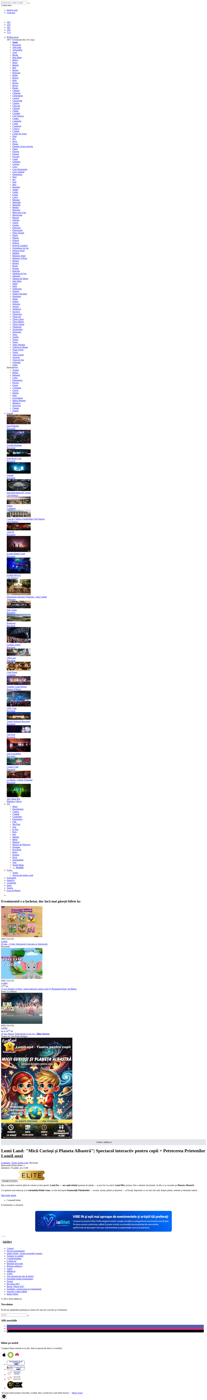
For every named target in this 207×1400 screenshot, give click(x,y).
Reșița (15, 266)
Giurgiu (15, 164)
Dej (14, 139)
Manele (15, 837)
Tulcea (15, 339)
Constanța (16, 121)
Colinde (15, 814)
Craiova (15, 128)
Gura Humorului (19, 169)
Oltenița (15, 220)
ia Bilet (4, 941)
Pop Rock (16, 849)
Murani (15, 217)
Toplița (15, 337)
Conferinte (17, 816)
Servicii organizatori (16, 1251)
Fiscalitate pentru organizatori (20, 1279)
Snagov (15, 306)
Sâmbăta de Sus (19, 273)
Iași (13, 179)
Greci (14, 167)
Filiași (15, 149)
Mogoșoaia (17, 215)
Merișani (16, 210)
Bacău (15, 55)
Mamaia (16, 200)
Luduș (15, 195)
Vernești (16, 357)
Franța (15, 385)
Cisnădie (16, 113)
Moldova (16, 403)
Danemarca (17, 380)
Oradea (15, 225)
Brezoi (15, 83)
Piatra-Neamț (18, 233)
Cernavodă (17, 101)
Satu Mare (17, 281)
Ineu (14, 184)
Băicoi (15, 60)
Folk (14, 822)
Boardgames (18, 809)
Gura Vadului (18, 172)
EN (8, 25)
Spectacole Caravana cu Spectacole (24, 944)
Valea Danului (18, 344)
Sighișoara (17, 289)
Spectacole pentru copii (22, 875)
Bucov (15, 85)
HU (9, 30)
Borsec (15, 70)
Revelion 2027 (13, 1284)
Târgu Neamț (18, 324)
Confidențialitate (14, 1258)
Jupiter (15, 189)
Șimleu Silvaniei (19, 294)
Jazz (14, 827)
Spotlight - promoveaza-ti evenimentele (24, 1289)
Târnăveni (16, 327)
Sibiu (14, 286)
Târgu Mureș (18, 322)
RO (9, 22)
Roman (15, 268)
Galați (15, 159)
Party (14, 832)
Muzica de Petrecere (21, 844)
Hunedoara (17, 174)
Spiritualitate (18, 860)
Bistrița (15, 65)
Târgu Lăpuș (18, 319)
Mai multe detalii (8, 1195)
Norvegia (16, 405)
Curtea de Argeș (19, 134)
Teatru (15, 873)
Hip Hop (16, 824)
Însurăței (16, 187)
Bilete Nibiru (12, 1294)
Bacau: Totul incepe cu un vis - (25, 1034)
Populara (16, 847)
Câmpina (16, 93)
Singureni (16, 296)
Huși (14, 177)
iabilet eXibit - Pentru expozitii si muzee (24, 1253)
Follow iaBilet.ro (104, 1142)
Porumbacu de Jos (20, 248)
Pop (14, 834)
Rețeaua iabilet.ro (14, 1266)
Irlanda (15, 393)
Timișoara (16, 332)
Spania (15, 410)
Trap (14, 862)
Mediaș (15, 207)
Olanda (15, 408)
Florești (15, 151)
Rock (14, 857)
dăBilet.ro (11, 1271)
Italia (14, 395)
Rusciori (16, 271)
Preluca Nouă (18, 250)
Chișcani (16, 106)
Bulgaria (16, 375)
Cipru (14, 377)
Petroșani (16, 228)
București (16, 45)
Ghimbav (16, 161)
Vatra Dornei (18, 355)
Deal (14, 136)
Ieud (14, 182)
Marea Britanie (19, 400)
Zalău (14, 365)
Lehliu (15, 192)
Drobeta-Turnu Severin (22, 146)
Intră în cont (12, 10)
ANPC (10, 1274)
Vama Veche (18, 350)
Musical (15, 842)
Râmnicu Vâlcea (19, 258)
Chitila (15, 111)
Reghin (15, 263)
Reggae (15, 855)
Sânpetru (16, 276)
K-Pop (15, 829)
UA (9, 32)
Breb (14, 80)
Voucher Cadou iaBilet (17, 1291)
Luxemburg (17, 398)
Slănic (15, 299)
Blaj (14, 67)
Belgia (15, 372)
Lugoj (15, 197)
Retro (14, 852)
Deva (14, 141)
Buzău (15, 88)
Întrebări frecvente (15, 1263)
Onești (15, 222)
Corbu (15, 123)
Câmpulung (17, 95)
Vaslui (15, 352)
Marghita (16, 205)
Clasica (15, 811)
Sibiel (14, 283)
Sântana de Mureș (20, 278)
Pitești (15, 235)
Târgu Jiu (16, 316)
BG (9, 27)
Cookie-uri (11, 1261)
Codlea (15, 118)
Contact (10, 1248)
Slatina (15, 301)
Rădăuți (15, 253)
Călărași (16, 90)
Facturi (10, 1281)
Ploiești (15, 240)
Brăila (15, 75)
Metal (14, 839)
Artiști (9, 1268)
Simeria (15, 291)
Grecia (15, 390)
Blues (14, 806)
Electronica (17, 819)
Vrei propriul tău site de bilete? (20, 1276)
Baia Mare (17, 57)
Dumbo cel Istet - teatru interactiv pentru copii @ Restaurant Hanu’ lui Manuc (39, 989)
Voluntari (16, 362)
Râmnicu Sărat (18, 256)
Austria (15, 370)
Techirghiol (17, 329)
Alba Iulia (16, 47)
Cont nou (11, 12)
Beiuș (14, 62)
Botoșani (16, 73)
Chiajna (15, 103)
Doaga (15, 144)
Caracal (15, 98)
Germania (16, 388)
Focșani (15, 156)
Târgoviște (17, 314)
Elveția (15, 383)
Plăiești (15, 238)
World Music (18, 865)
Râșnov (15, 261)
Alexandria (17, 50)
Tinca (14, 334)
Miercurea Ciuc (19, 212)
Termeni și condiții (15, 1256)
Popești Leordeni (19, 245)
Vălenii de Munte (20, 347)
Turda (15, 342)
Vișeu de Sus (18, 360)
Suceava (16, 311)
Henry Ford (77, 1393)
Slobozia (16, 304)
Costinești (16, 126)
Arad (14, 52)
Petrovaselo (17, 230)
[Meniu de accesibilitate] (4, 1396)
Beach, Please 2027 (15, 1286)
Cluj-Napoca (18, 116)
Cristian (15, 131)
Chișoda (16, 108)
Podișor (15, 243)
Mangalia (16, 202)
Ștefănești (16, 309)
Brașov (15, 78)
